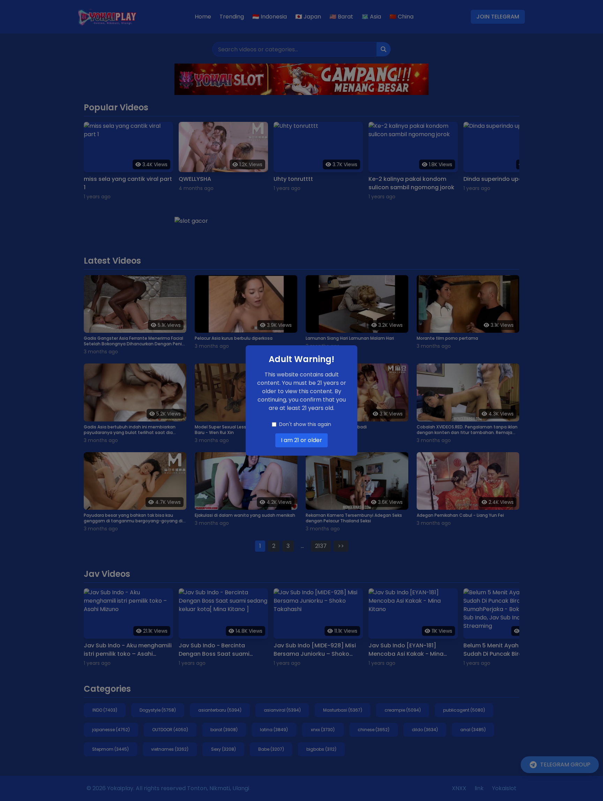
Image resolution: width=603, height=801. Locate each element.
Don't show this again (305, 424)
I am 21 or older (301, 440)
